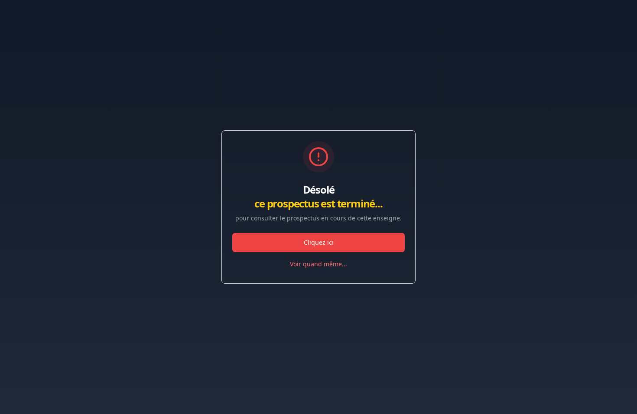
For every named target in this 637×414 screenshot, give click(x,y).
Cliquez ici (319, 242)
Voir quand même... (318, 264)
